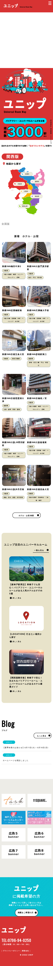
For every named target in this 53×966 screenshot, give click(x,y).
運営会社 (25, 951)
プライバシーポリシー (11, 951)
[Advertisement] (26, 40)
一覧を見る (39, 550)
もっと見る (41, 736)
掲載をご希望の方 (26, 912)
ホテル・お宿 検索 (26, 516)
